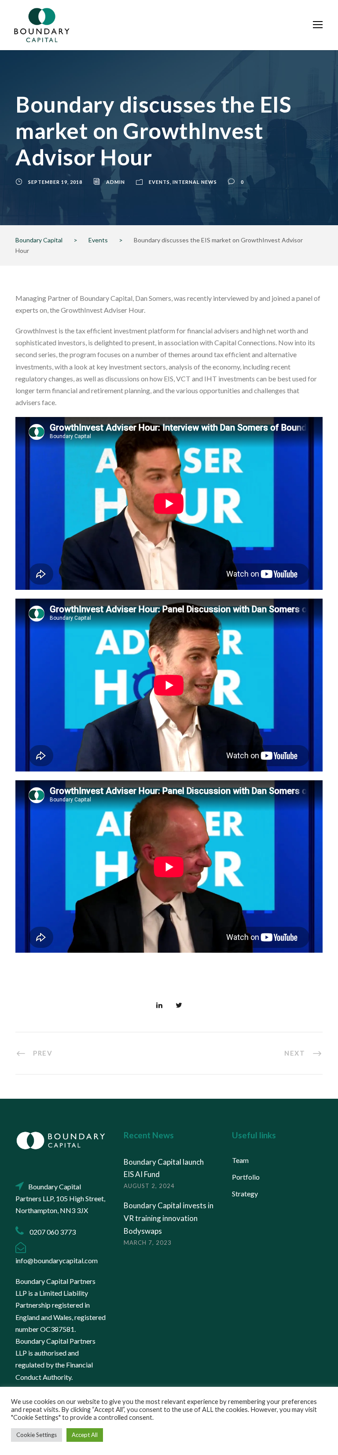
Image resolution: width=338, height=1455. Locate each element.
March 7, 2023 (148, 1242)
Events (159, 182)
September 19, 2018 (55, 182)
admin (115, 182)
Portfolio (246, 1177)
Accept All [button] (85, 1434)
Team (240, 1160)
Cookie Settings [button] (36, 1434)
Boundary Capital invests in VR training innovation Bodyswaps (168, 1218)
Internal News (195, 182)
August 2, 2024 (149, 1185)
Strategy (245, 1193)
